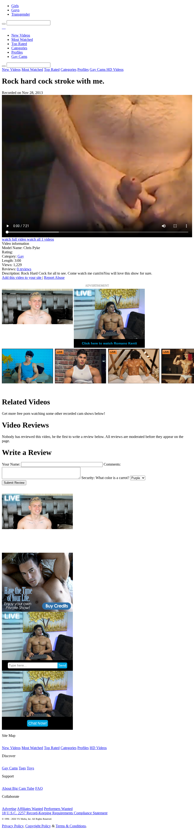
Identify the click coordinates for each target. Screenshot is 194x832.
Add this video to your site (22, 278)
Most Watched (22, 40)
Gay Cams (19, 57)
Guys (15, 10)
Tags (22, 768)
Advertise (9, 809)
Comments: (112, 464)
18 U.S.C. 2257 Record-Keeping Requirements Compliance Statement (54, 813)
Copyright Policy (38, 826)
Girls (15, 6)
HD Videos (114, 70)
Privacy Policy (12, 826)
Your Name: (11, 464)
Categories (19, 48)
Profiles (17, 52)
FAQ (39, 788)
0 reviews (24, 269)
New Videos (20, 35)
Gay (21, 256)
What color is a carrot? (112, 478)
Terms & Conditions (71, 826)
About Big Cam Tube (18, 788)
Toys (30, 768)
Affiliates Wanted (30, 809)
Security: (88, 478)
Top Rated (19, 44)
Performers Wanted (58, 809)
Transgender (20, 14)
